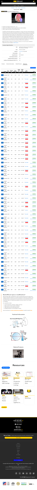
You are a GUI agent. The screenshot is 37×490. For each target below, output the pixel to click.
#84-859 (26, 178)
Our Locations (18, 446)
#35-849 (26, 79)
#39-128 (26, 157)
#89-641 (26, 265)
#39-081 (26, 201)
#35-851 (26, 118)
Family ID (15, 9)
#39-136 (26, 289)
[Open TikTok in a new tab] (33, 473)
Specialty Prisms (23, 7)
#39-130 (26, 190)
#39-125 (26, 126)
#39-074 (26, 106)
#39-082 (26, 221)
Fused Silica (20, 51)
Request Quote (34, 83)
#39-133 (26, 245)
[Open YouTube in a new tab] (23, 473)
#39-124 (26, 110)
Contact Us (22, 5)
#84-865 (26, 277)
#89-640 (26, 253)
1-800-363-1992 (17, 420)
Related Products (19, 63)
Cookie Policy (15, 466)
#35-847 (26, 153)
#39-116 (26, 185)
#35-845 (26, 130)
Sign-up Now (18, 437)
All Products (12, 7)
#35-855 (26, 166)
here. (31, 310)
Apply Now (17, 460)
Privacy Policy (11, 466)
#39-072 (26, 285)
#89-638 (26, 218)
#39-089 (26, 86)
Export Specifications (33, 67)
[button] (21, 9)
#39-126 (26, 138)
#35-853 (26, 146)
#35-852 (26, 134)
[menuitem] (2, 1)
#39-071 (26, 269)
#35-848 (26, 162)
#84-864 (26, 261)
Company (18, 443)
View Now (6, 382)
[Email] (20, 9)
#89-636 (26, 182)
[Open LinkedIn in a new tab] (26, 473)
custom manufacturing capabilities (17, 310)
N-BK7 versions (16, 42)
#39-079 (26, 169)
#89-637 (26, 198)
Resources (25, 63)
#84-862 (26, 230)
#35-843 (26, 94)
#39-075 (26, 122)
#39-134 (26, 257)
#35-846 (26, 142)
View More (4, 407)
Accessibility (26, 466)
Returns (18, 451)
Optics (16, 7)
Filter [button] (4, 367)
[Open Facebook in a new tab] (16, 473)
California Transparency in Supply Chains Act (18, 467)
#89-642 (26, 281)
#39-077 (26, 150)
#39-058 (26, 102)
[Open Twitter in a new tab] (19, 473)
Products (3, 63)
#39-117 (26, 205)
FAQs (18, 453)
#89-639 (26, 233)
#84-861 (26, 214)
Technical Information (10, 63)
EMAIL (19, 427)
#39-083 (26, 237)
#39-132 (26, 226)
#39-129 (26, 174)
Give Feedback (18, 454)
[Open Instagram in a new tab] (30, 473)
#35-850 (26, 98)
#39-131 (26, 210)
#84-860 (26, 194)
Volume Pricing (32, 75)
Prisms (19, 7)
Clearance (27, 83)
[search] (18, 3)
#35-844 (26, 114)
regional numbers (19, 421)
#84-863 (26, 249)
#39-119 (26, 241)
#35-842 (26, 75)
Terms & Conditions (21, 466)
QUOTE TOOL (17, 429)
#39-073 (26, 82)
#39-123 (26, 90)
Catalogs (18, 457)
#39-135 (26, 273)
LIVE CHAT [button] (19, 424)
